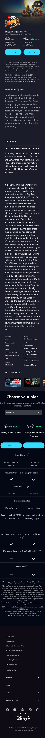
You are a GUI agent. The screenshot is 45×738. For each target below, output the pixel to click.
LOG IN (38, 4)
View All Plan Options (14, 89)
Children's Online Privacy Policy (15, 646)
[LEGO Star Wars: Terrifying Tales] (32, 382)
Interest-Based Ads (11, 664)
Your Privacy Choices (12, 660)
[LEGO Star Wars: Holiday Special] (13, 382)
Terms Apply (7, 582)
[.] (7, 709)
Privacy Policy (10, 641)
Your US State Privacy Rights (14, 650)
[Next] (40, 382)
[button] (22, 670)
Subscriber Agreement (12, 655)
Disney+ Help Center (29, 613)
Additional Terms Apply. (27, 81)
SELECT (13, 52)
